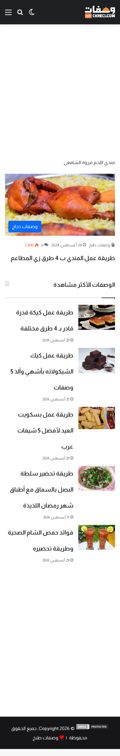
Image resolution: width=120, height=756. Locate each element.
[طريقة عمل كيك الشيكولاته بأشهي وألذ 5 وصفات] (96, 360)
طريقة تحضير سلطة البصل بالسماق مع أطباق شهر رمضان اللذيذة (41, 489)
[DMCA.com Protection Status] (92, 728)
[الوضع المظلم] (31, 14)
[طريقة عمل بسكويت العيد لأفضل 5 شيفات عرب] (96, 418)
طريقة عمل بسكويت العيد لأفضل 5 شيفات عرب (45, 430)
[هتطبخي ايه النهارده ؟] (20, 14)
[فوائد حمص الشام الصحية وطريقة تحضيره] (96, 537)
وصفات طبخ (99, 245)
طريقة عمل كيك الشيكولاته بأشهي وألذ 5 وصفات (41, 371)
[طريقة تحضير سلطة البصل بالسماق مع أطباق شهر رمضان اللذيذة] (96, 478)
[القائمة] (8, 14)
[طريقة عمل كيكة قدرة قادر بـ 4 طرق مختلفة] (96, 317)
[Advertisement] (60, 91)
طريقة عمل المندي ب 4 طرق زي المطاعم (63, 258)
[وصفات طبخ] (100, 12)
